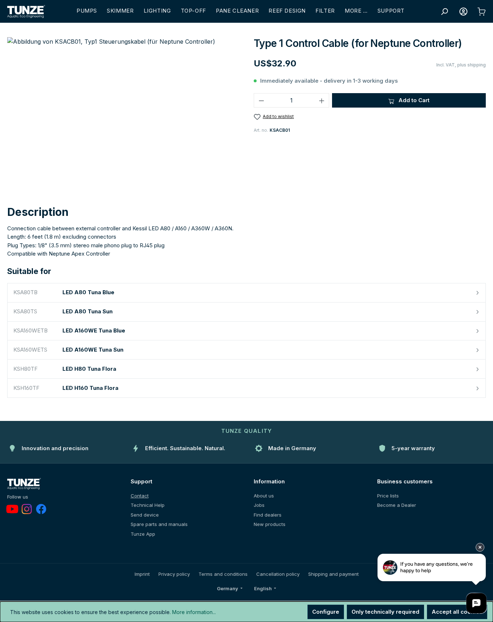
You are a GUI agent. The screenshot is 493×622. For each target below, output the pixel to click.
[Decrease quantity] (261, 100)
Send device (145, 515)
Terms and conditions (223, 574)
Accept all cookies (457, 611)
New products (269, 524)
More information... (194, 612)
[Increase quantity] (322, 100)
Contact (140, 496)
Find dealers (268, 515)
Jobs (259, 505)
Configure (325, 611)
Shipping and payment (333, 574)
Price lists (388, 496)
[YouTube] (12, 509)
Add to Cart (413, 100)
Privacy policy (174, 574)
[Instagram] (27, 509)
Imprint (142, 574)
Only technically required (385, 611)
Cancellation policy (278, 574)
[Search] (444, 11)
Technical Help (148, 505)
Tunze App (143, 534)
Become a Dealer (396, 505)
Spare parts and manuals (159, 524)
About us (264, 496)
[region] (123, 114)
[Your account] (463, 11)
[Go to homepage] (26, 11)
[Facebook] (41, 509)
